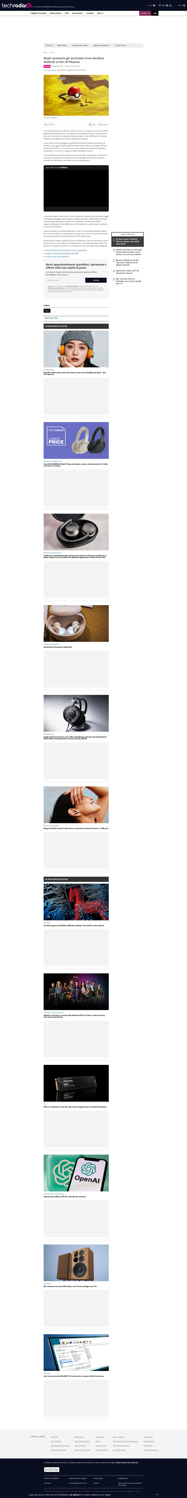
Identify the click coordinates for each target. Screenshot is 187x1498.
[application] (76, 188)
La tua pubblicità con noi (78, 1483)
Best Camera (148, 1437)
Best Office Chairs (119, 1450)
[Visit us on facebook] (160, 5)
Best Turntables (119, 1437)
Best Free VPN (56, 1441)
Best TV (98, 1441)
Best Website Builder (58, 1450)
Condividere (50, 124)
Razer (82, 131)
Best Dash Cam (149, 1441)
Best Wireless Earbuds (121, 1446)
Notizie (47, 66)
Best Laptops (79, 1437)
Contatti (90, 13)
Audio (45, 52)
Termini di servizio (72, 286)
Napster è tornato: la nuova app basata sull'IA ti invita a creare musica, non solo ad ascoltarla (129, 252)
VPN (67, 13)
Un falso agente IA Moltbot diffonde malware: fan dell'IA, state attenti (127, 241)
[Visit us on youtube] (167, 5)
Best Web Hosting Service (60, 1446)
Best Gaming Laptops (82, 1441)
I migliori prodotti (38, 13)
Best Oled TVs (101, 1446)
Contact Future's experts (77, 1478)
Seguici (93, 124)
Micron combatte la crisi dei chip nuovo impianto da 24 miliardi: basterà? (127, 262)
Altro (99, 13)
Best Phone (100, 1437)
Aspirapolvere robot (80, 45)
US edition (75, 1494)
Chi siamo (47, 1483)
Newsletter (104, 124)
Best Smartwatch (102, 1450)
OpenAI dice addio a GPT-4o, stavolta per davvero (127, 272)
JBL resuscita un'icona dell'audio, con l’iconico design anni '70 (128, 281)
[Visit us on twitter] (163, 5)
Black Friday (61, 45)
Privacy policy (98, 1478)
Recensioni (77, 13)
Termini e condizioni (51, 1478)
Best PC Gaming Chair (82, 1450)
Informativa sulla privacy (56, 288)
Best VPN (54, 1437)
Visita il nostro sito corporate (127, 1463)
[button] (181, 5)
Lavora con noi (120, 45)
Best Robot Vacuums (151, 1450)
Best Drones (148, 1446)
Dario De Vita (58, 66)
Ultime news (55, 13)
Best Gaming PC (80, 1446)
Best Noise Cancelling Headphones (125, 1441)
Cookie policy (123, 1478)
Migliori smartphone (101, 45)
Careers (96, 1483)
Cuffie (52, 52)
